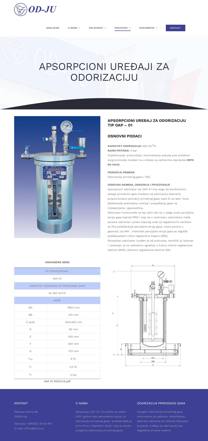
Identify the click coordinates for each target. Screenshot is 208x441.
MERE (57, 300)
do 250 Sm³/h (57, 293)
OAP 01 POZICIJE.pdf (57, 381)
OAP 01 (57, 278)
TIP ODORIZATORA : (57, 271)
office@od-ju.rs (34, 428)
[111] (151, 261)
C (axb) (30, 322)
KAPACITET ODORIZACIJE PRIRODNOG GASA (57, 285)
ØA (30, 307)
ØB (30, 314)
